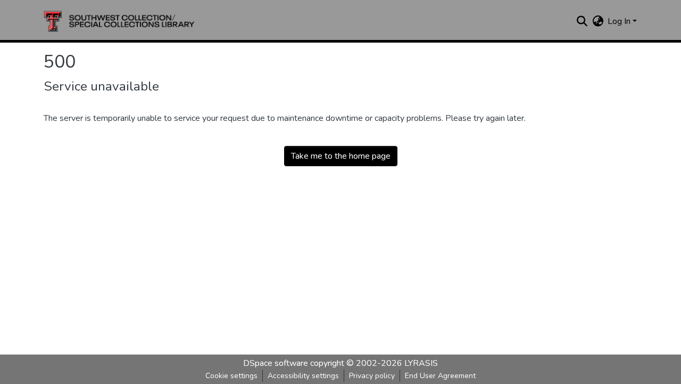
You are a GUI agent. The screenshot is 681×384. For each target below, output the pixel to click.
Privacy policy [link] (372, 376)
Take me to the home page (341, 156)
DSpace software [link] (275, 363)
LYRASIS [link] (421, 363)
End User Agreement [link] (440, 376)
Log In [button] (620, 21)
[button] (119, 21)
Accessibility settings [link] (303, 376)
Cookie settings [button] (231, 376)
